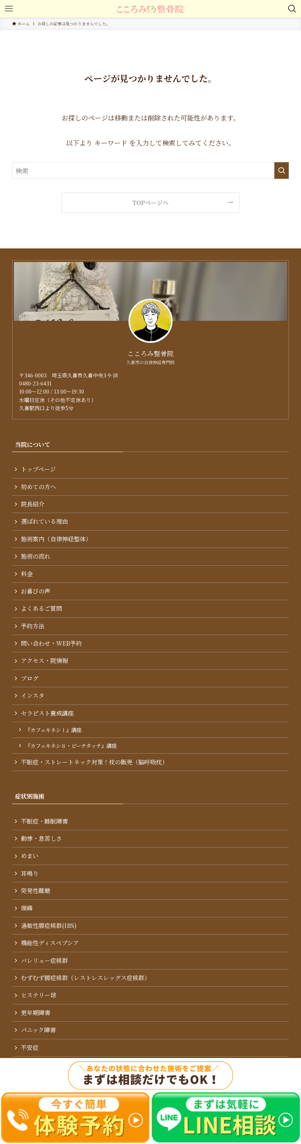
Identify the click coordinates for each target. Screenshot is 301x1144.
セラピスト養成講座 (47, 713)
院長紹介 (32, 504)
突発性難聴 (35, 890)
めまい (30, 855)
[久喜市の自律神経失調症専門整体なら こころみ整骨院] (150, 9)
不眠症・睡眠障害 (44, 821)
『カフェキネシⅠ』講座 (53, 730)
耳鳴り (30, 873)
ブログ (30, 678)
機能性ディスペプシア (50, 943)
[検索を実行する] (281, 170)
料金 (27, 574)
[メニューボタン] (9, 9)
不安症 (30, 1047)
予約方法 (32, 626)
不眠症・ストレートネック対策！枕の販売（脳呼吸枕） (94, 762)
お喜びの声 (35, 591)
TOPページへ (150, 202)
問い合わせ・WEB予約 (51, 643)
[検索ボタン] (292, 9)
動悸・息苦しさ (41, 838)
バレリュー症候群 (44, 960)
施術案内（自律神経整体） (56, 539)
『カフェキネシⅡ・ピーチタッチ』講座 (71, 745)
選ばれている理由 (44, 521)
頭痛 (27, 908)
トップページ (38, 469)
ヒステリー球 (38, 995)
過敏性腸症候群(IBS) (49, 925)
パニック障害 (38, 1030)
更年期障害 (35, 1012)
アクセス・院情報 (44, 660)
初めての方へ (38, 487)
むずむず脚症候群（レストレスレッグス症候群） (85, 977)
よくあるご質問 (41, 608)
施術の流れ (35, 556)
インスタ (32, 695)
